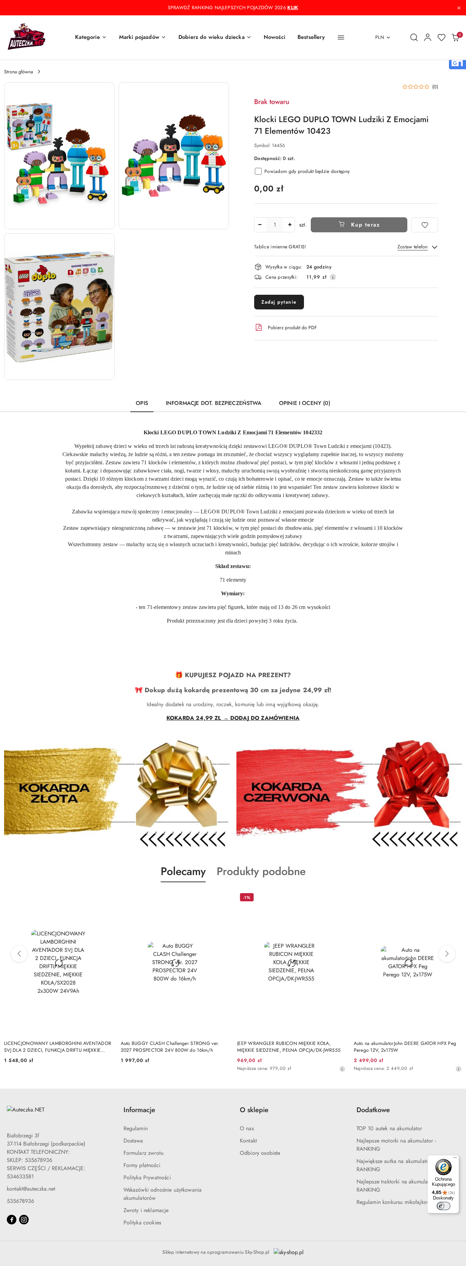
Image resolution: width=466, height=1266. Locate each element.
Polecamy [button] (183, 871)
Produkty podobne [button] (261, 871)
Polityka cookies (142, 1222)
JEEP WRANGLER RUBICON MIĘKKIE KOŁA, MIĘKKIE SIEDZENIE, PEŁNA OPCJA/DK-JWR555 (288, 1046)
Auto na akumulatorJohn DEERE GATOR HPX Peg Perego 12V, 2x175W (405, 1046)
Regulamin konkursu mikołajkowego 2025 (405, 1202)
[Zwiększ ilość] (290, 225)
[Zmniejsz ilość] (259, 225)
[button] (90, 37)
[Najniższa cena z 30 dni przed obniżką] (342, 1068)
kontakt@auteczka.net (31, 1189)
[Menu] (455, 1159)
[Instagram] (24, 1219)
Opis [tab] (142, 403)
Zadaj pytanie (279, 302)
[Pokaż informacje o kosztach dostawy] (333, 277)
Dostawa (133, 1141)
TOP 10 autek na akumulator (389, 1128)
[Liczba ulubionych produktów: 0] (441, 37)
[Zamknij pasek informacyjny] (459, 8)
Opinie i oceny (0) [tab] (304, 403)
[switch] (443, 1206)
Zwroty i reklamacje (146, 1210)
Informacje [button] (139, 1110)
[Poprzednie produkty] (19, 953)
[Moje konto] (428, 37)
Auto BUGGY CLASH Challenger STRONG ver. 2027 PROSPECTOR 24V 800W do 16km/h (170, 1046)
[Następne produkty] (447, 953)
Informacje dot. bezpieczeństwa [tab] (213, 403)
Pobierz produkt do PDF (292, 327)
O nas (247, 1128)
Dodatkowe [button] (373, 1110)
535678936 (20, 1201)
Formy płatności (141, 1165)
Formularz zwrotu (143, 1153)
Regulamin (135, 1128)
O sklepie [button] (254, 1110)
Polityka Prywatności (147, 1177)
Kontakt (248, 1141)
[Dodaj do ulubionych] (424, 224)
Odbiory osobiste (260, 1153)
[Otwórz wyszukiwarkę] (414, 37)
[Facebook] (11, 1219)
